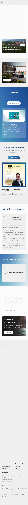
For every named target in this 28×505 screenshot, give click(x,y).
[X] (7, 502)
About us (4, 464)
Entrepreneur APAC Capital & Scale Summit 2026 (12, 190)
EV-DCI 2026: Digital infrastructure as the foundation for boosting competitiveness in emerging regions (13, 48)
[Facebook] (10, 501)
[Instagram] (4, 501)
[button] (19, 2)
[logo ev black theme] (6, 2)
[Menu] (16, 2)
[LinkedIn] (2, 501)
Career (17, 468)
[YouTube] (12, 501)
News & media (19, 464)
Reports (17, 466)
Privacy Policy (6, 466)
